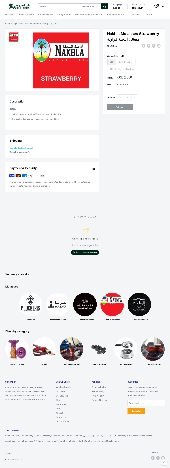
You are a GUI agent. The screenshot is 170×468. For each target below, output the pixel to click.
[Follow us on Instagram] (158, 458)
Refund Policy (98, 391)
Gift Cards (60, 391)
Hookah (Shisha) (26, 14)
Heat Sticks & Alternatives (87, 14)
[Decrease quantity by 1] (120, 97)
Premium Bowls (45, 14)
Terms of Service (99, 400)
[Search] (104, 6)
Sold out (120, 107)
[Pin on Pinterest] (148, 46)
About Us (60, 413)
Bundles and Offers (116, 14)
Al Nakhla (112, 46)
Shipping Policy (99, 387)
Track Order (135, 14)
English (9, 453)
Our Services (62, 395)
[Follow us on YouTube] (163, 458)
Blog (58, 400)
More (147, 14)
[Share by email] (159, 46)
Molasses (9, 14)
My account (137, 7)
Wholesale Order (64, 387)
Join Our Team (62, 421)
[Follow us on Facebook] (153, 458)
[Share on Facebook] (143, 46)
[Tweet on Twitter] (154, 46)
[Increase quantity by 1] (134, 97)
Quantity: (111, 97)
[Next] (164, 349)
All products (18, 23)
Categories (62, 14)
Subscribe (136, 411)
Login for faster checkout (21, 148)
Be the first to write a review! (85, 252)
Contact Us (61, 417)
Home (7, 23)
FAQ (58, 408)
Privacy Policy (98, 395)
